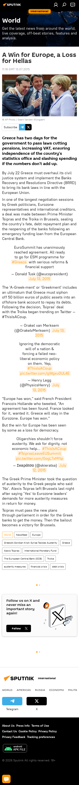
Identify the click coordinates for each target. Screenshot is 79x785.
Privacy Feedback (13, 737)
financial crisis (39, 566)
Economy (56, 690)
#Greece (19, 262)
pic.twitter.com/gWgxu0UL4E (45, 373)
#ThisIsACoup (39, 368)
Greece (66, 542)
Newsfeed (21, 534)
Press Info (23, 725)
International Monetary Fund (40, 550)
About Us (8, 725)
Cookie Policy (28, 731)
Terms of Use (40, 725)
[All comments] (6, 779)
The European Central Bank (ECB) (23, 558)
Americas (24, 690)
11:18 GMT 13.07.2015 (16, 69)
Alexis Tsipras (11, 550)
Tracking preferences (41, 737)
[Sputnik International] (12, 6)
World (7, 534)
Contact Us (9, 731)
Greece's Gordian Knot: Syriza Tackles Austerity (30, 542)
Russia (40, 690)
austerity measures (15, 566)
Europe (36, 534)
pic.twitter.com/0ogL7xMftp (39, 458)
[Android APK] (15, 748)
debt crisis (58, 566)
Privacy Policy (47, 731)
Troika (50, 558)
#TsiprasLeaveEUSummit (40, 453)
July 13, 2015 (39, 278)
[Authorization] (56, 4)
